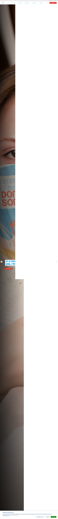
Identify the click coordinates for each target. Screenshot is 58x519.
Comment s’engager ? (51, 0)
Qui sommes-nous (55, 0)
